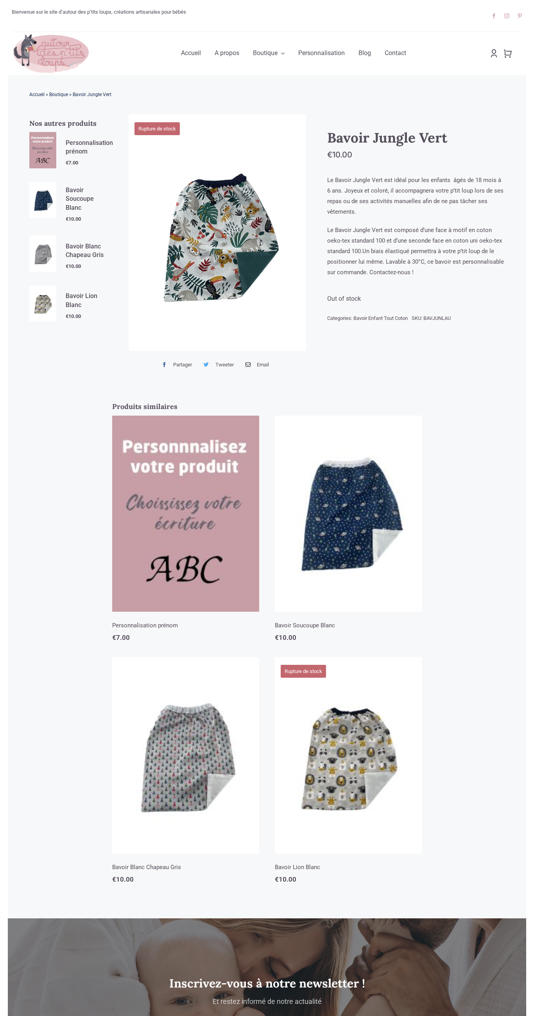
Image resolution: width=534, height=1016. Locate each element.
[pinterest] (519, 15)
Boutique (58, 94)
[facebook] (493, 15)
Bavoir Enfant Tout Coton (380, 318)
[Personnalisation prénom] (185, 514)
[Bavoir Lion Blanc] (348, 755)
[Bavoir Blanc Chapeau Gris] (185, 755)
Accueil (37, 94)
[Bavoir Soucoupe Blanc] (348, 514)
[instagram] (506, 15)
